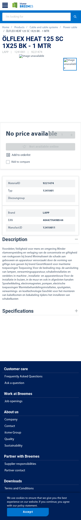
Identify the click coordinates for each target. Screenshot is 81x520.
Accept (28, 512)
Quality (9, 439)
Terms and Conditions (19, 488)
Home (5, 27)
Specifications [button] (18, 311)
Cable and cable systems (44, 27)
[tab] (40, 239)
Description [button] (14, 239)
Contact (9, 426)
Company (11, 419)
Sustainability (13, 445)
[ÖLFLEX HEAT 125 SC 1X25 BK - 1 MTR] (31, 88)
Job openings (13, 401)
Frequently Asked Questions (23, 376)
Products (19, 27)
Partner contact (14, 470)
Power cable (70, 27)
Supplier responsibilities (20, 464)
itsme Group (12, 432)
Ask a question (14, 383)
